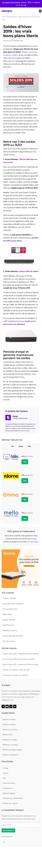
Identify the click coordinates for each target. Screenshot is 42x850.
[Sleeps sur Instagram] (10, 706)
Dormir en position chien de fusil (16, 670)
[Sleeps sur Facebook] (3, 706)
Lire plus (27, 431)
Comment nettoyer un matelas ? (16, 675)
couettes (6, 55)
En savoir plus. (33, 542)
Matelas (25, 52)
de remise (27, 475)
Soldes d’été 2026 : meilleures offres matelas (21, 654)
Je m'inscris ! (8, 830)
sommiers (33, 52)
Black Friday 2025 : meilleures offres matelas (21, 664)
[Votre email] (21, 824)
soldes (34, 46)
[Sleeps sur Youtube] (7, 706)
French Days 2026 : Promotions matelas (19, 659)
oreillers (14, 55)
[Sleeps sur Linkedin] (14, 706)
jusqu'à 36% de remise (28, 271)
